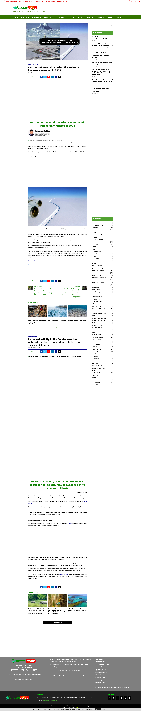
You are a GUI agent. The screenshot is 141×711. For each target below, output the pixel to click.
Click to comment (57, 622)
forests (70, 523)
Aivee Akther (95, 230)
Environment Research (98, 273)
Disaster (94, 256)
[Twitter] (113, 698)
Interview (94, 311)
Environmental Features (98, 280)
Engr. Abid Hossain (97, 265)
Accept (98, 709)
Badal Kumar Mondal (97, 239)
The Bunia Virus (97, 301)
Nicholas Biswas (96, 339)
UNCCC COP (95, 375)
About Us (59, 1)
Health (110, 17)
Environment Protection (98, 270)
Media (93, 332)
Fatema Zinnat (95, 287)
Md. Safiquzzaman (97, 327)
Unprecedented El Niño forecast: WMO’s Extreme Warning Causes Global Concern (100, 90)
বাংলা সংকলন (66, 1)
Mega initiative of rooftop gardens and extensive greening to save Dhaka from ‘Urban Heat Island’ (102, 81)
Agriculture (95, 227)
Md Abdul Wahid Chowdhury (99, 318)
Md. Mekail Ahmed (97, 325)
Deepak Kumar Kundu (97, 253)
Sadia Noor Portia (96, 349)
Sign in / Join (40, 1)
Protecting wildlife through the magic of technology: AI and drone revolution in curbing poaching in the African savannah (37, 611)
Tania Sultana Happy (97, 365)
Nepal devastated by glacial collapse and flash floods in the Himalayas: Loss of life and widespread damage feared (102, 45)
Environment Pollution (98, 268)
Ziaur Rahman (95, 384)
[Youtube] (129, 698)
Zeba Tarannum (96, 382)
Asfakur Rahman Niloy (98, 234)
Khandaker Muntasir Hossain (99, 313)
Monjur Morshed (96, 334)
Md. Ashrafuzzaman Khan (99, 320)
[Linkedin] (125, 698)
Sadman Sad (95, 351)
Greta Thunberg (96, 292)
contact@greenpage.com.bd (50, 700)
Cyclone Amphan (96, 251)
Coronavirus (96, 299)
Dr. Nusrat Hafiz (96, 258)
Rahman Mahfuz (96, 344)
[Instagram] (117, 698)
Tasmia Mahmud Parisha (98, 368)
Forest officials (63, 574)
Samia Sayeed (95, 353)
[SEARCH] (111, 25)
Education (94, 263)
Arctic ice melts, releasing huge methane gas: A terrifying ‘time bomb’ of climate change (57, 320)
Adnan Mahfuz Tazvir (97, 225)
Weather (94, 377)
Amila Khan (95, 232)
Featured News (96, 289)
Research (101, 17)
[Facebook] (109, 698)
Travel (93, 370)
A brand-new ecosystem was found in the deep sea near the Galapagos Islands (77, 610)
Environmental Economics (99, 277)
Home (16, 17)
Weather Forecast (96, 380)
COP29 (93, 249)
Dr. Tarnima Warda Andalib (99, 261)
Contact (53, 1)
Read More (105, 709)
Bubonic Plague (97, 296)
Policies (48, 1)
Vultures (95, 303)
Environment (60, 17)
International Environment (99, 308)
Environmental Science (98, 284)
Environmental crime (97, 275)
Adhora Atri (95, 223)
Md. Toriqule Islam (97, 330)
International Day (96, 306)
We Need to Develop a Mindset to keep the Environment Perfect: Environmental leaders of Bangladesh (71, 293)
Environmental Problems (33, 64)
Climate (71, 17)
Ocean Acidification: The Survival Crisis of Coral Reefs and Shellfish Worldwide (77, 320)
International (36, 17)
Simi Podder (95, 356)
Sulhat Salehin (95, 358)
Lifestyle (90, 17)
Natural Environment (32, 336)
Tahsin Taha (95, 363)
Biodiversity (95, 244)
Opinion (80, 17)
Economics (47, 17)
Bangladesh (25, 17)
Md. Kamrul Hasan (97, 323)
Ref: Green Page (32, 261)
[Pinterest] (121, 698)
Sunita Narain (95, 361)
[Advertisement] (98, 8)
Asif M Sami (95, 237)
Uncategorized (96, 372)
